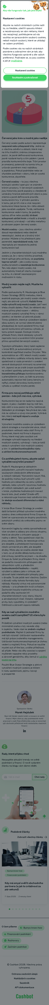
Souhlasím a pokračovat (25, 77)
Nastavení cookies (25, 70)
